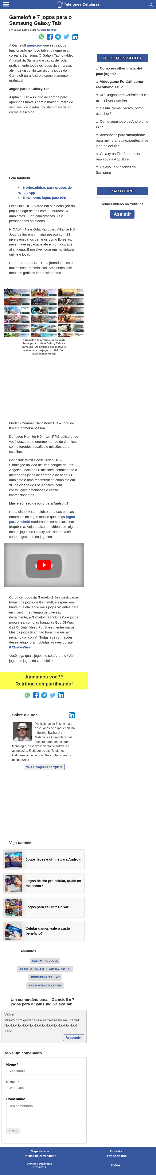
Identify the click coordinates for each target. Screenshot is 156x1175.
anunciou (35, 45)
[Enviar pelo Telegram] (58, 37)
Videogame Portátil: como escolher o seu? (119, 84)
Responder (74, 1037)
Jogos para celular (45, 977)
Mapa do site (40, 1151)
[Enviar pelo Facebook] (50, 37)
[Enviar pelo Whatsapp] (41, 37)
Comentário (15, 1099)
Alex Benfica (48, 29)
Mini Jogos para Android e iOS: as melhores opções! (122, 97)
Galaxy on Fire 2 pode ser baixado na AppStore (118, 156)
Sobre (115, 1165)
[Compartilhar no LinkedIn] (75, 37)
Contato (116, 1151)
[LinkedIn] (72, 715)
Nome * (12, 1064)
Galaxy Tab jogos (45, 960)
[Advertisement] (44, 144)
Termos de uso (116, 1156)
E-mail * (12, 1082)
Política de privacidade (40, 1156)
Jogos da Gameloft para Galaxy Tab (45, 968)
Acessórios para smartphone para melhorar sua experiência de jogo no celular (122, 140)
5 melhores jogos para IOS (44, 198)
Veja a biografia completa (44, 767)
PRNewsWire (19, 647)
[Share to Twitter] (66, 37)
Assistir (122, 214)
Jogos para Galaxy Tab (45, 985)
